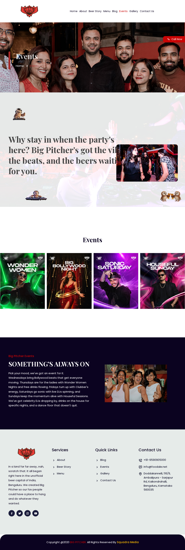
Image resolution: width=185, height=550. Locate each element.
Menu (106, 11)
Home (74, 11)
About (83, 11)
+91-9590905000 (155, 460)
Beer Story (95, 11)
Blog (114, 11)
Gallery (133, 11)
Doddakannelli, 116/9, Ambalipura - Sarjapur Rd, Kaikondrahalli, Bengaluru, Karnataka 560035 (158, 481)
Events (123, 11)
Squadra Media (128, 542)
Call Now (176, 39)
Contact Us (147, 11)
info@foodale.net (155, 467)
